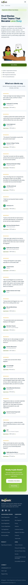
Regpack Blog (4, 574)
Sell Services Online (5, 532)
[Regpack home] (4, 2)
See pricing (14, 485)
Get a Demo (14, 64)
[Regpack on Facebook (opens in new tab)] (6, 510)
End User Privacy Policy (20, 551)
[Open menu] (25, 1)
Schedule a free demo (14, 480)
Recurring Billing (4, 535)
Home (2, 5)
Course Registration (5, 526)
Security (16, 554)
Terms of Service (18, 545)
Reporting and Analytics (6, 545)
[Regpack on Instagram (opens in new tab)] (9, 510)
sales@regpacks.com (6, 567)
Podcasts (17, 535)
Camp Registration (5, 520)
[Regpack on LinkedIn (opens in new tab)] (2, 510)
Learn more (9, 107)
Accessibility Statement (20, 561)
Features (17, 526)
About (16, 517)
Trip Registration (5, 529)
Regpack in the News (19, 532)
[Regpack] (14, 500)
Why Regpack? (18, 520)
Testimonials (17, 538)
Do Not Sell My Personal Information (20, 557)
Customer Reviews (19, 529)
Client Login (4, 570)
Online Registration (5, 517)
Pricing (16, 523)
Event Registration (5, 523)
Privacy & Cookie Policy (20, 548)
